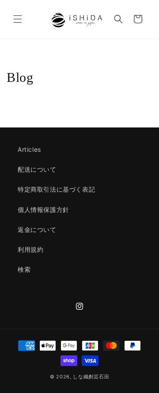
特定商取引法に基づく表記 (56, 189)
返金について (37, 229)
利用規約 (30, 249)
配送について (37, 169)
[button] (17, 19)
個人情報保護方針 (43, 209)
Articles (29, 149)
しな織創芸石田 (91, 377)
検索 (24, 269)
